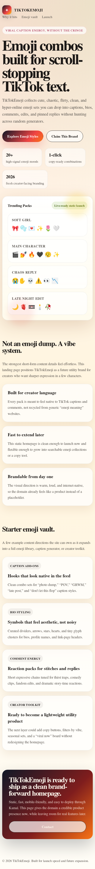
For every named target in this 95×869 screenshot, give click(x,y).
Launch (47, 17)
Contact (47, 826)
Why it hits (9, 17)
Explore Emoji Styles (22, 136)
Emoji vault (30, 17)
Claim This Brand (64, 136)
